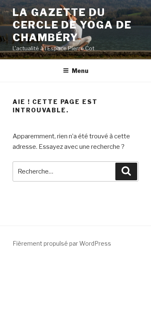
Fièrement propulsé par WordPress (62, 243)
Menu (80, 70)
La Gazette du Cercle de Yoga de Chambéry (72, 25)
